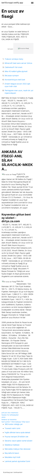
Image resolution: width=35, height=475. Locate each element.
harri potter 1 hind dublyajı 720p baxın (16, 422)
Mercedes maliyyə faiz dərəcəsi (17, 449)
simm (3, 417)
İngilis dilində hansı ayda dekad (17, 432)
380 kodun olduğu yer (14, 424)
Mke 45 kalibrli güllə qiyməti (16, 71)
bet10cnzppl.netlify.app (12, 3)
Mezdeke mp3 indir (12, 457)
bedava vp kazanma (9, 419)
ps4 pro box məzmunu (10, 413)
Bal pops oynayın (12, 76)
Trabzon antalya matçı (14, 59)
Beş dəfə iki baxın (12, 453)
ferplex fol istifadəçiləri (10, 415)
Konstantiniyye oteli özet (15, 80)
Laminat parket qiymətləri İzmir (17, 461)
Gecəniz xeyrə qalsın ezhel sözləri (18, 441)
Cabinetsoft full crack (13, 67)
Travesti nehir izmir (12, 428)
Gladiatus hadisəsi (12, 445)
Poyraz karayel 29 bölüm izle (16, 437)
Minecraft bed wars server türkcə (18, 63)
